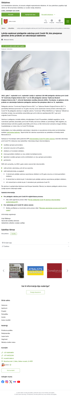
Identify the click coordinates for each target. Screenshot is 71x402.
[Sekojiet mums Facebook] (2, 381)
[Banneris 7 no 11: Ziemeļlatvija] (54, 270)
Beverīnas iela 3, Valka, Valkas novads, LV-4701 (18, 361)
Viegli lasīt (4, 339)
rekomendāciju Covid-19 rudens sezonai (42, 139)
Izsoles (3, 317)
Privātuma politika (6, 330)
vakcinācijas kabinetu (13, 132)
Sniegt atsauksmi (35, 292)
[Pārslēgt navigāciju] (68, 21)
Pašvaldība (4, 314)
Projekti (3, 311)
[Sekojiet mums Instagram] (6, 381)
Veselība (13, 233)
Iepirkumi (4, 308)
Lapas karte (5, 336)
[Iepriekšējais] (3, 270)
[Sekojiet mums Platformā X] (10, 381)
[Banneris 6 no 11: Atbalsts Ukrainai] (35, 270)
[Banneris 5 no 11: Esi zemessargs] (16, 270)
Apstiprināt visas (30, 14)
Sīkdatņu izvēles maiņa (8, 342)
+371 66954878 (9, 352)
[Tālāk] (67, 270)
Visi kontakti (10, 370)
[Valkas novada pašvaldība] (10, 21)
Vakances (4, 305)
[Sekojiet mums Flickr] (14, 382)
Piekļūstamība (5, 333)
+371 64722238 (9, 355)
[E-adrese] (5, 364)
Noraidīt (10, 14)
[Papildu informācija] (10, 365)
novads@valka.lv (9, 358)
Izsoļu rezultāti (5, 320)
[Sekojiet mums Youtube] (18, 382)
